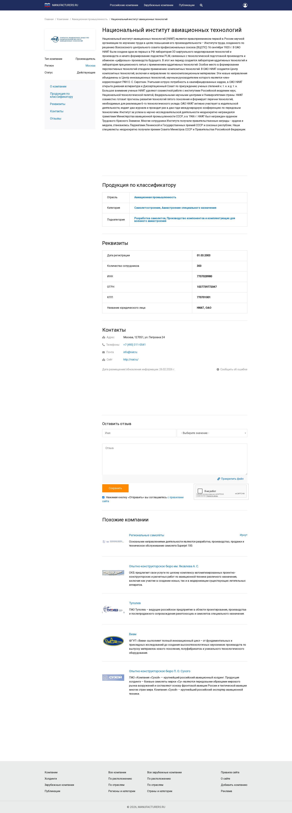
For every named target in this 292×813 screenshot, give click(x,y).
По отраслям (116, 784)
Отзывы (55, 118)
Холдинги (51, 778)
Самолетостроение (147, 207)
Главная (49, 19)
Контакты (57, 111)
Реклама (226, 791)
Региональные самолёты (146, 535)
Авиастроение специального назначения (189, 207)
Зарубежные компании (158, 5)
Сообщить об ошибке (233, 369)
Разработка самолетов (150, 218)
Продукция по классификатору (61, 95)
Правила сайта (230, 772)
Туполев (135, 603)
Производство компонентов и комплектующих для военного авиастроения (184, 220)
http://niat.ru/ (131, 359)
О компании (58, 86)
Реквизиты (57, 104)
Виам (132, 634)
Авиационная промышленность (90, 19)
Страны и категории (159, 791)
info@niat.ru (130, 352)
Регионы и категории (121, 791)
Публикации (186, 5)
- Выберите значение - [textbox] (195, 433)
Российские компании (124, 5)
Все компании (117, 772)
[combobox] (212, 433)
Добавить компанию (234, 784)
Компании (62, 19)
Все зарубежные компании (164, 772)
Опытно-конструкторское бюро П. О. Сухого (159, 671)
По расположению (120, 778)
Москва (90, 65)
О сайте (225, 778)
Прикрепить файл (232, 479)
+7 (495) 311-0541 (134, 344)
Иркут (243, 535)
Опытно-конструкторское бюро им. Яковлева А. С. (164, 566)
